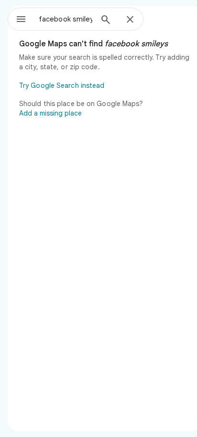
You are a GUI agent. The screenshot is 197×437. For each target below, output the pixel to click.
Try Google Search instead (62, 85)
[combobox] (65, 19)
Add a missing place (50, 113)
